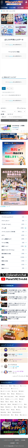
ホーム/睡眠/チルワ (13, 239)
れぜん (10, 371)
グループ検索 (20, 7)
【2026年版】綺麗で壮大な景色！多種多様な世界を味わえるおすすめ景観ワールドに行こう (17, 312)
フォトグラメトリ (5, 388)
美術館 (20, 407)
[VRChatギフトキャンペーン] (14, 153)
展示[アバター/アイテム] (13, 250)
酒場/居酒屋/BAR (17, 412)
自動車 (3, 409)
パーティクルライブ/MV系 (13, 231)
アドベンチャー (13, 220)
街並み (18, 409)
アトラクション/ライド (13, 217)
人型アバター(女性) (6, 391)
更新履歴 (12, 443)
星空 (12, 401)
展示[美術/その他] (13, 253)
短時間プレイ (9, 407)
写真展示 (22, 391)
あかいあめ (11, 354)
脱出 (26, 407)
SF (11, 386)
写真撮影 (4, 393)
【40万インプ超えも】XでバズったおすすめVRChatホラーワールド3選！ (17, 305)
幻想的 (22, 399)
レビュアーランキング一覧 (20, 376)
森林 (10, 404)
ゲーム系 (13, 228)
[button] (11, 203)
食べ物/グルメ (24, 415)
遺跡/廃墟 (4, 412)
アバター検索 (12, 7)
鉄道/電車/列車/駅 (5, 415)
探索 (3, 401)
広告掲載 (23, 440)
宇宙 (3, 399)
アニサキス (11, 349)
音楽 (17, 415)
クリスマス (24, 386)
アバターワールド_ (13, 224)
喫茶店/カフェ (20, 393)
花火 (9, 409)
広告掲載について (5, 206)
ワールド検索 (4, 7)
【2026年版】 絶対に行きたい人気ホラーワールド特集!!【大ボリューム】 (17, 297)
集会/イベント (13, 268)
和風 (13, 393)
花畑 (13, 409)
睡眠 (3, 407)
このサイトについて (8, 440)
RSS (18, 443)
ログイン (11, 44)
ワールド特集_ (13, 242)
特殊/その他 (13, 261)
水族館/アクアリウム (18, 404)
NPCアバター (5, 386)
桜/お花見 (4, 404)
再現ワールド (13, 246)
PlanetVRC (10, 446)
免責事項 (17, 440)
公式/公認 (15, 391)
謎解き (13, 264)
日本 (8, 401)
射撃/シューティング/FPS (12, 399)
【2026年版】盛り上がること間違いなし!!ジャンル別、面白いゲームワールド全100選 (17, 292)
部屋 (10, 412)
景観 (13, 257)
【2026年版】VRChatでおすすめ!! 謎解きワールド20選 (17, 317)
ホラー (13, 235)
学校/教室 (23, 396)
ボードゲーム (15, 388)
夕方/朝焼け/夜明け (10, 396)
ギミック (17, 386)
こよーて (11, 359)
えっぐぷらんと (12, 364)
